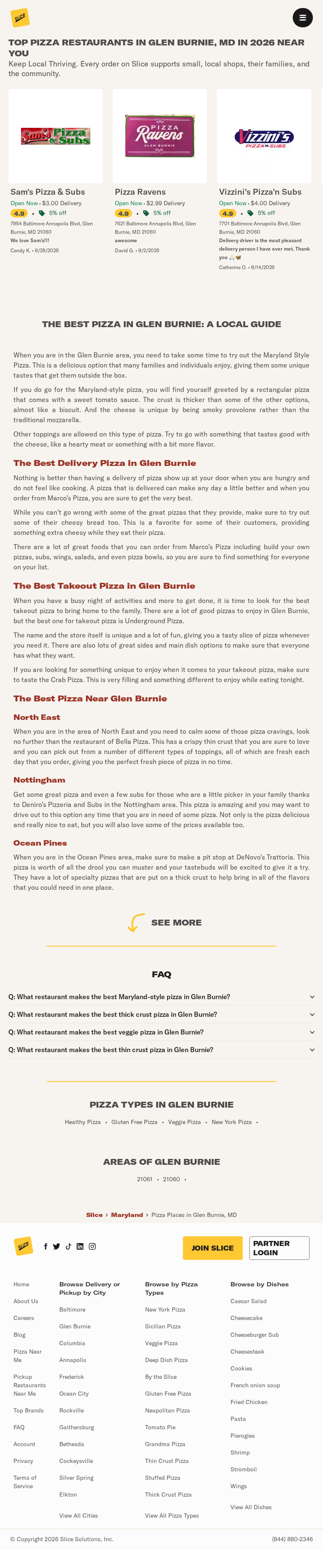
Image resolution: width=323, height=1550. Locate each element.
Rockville (71, 1410)
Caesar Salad (248, 1301)
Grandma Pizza (165, 1444)
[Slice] (20, 18)
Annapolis (72, 1360)
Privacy (23, 1461)
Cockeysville (76, 1461)
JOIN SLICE (213, 1248)
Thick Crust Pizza (168, 1494)
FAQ (18, 1427)
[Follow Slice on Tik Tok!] (68, 1247)
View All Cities (78, 1515)
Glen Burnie (74, 1326)
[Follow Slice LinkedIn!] (80, 1247)
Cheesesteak (247, 1351)
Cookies (241, 1368)
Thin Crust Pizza (167, 1461)
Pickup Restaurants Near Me (29, 1385)
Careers (23, 1318)
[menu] (303, 17)
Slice (94, 1215)
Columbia (72, 1343)
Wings (238, 1486)
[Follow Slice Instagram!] (92, 1247)
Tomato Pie (160, 1427)
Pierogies (242, 1435)
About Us (25, 1301)
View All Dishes (251, 1507)
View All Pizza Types (172, 1515)
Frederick (71, 1377)
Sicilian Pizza (163, 1326)
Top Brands (28, 1410)
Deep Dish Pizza (166, 1360)
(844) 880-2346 (292, 1539)
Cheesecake (246, 1318)
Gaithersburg (76, 1427)
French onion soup (255, 1385)
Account (24, 1444)
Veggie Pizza (161, 1343)
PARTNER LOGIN (271, 1248)
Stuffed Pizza (162, 1477)
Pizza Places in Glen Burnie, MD (194, 1215)
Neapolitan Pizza (167, 1410)
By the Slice (161, 1377)
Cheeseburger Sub (254, 1334)
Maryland (127, 1215)
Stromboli (243, 1469)
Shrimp (240, 1452)
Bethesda (71, 1444)
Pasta (238, 1419)
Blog (19, 1334)
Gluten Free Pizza (168, 1393)
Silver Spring (76, 1477)
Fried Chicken (248, 1402)
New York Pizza (165, 1309)
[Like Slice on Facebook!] (46, 1247)
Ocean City (74, 1393)
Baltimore (72, 1309)
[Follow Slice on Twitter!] (57, 1247)
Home (21, 1284)
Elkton (68, 1494)
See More (176, 922)
